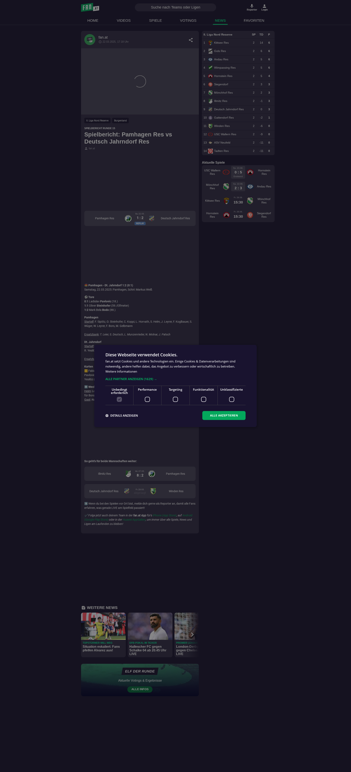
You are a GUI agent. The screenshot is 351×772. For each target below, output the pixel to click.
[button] (175, 379)
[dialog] (175, 386)
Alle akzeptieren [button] (224, 415)
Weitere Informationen (121, 371)
